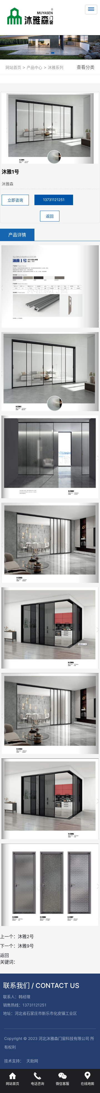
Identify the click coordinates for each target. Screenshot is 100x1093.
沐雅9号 (26, 946)
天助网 (32, 1060)
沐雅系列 (55, 67)
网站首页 (13, 67)
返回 (50, 216)
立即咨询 (15, 200)
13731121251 (53, 199)
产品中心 (34, 67)
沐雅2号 (26, 936)
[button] (47, 54)
